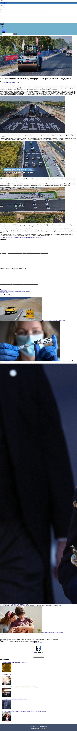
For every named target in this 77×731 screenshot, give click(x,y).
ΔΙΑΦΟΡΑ (3, 290)
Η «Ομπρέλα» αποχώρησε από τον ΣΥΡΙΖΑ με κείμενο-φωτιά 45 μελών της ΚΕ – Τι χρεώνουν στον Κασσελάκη (24, 711)
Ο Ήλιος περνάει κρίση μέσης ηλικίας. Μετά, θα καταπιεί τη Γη (14, 662)
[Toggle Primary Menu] (2, 24)
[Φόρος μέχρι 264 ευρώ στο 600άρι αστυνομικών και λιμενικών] (6, 704)
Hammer (44, 728)
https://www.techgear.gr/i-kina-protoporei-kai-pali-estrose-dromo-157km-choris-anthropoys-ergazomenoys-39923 (21, 237)
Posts (3, 27)
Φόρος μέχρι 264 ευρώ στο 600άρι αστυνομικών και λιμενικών (14, 699)
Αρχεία (3, 30)
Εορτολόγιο (4, 2)
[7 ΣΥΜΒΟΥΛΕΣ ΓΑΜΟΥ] (6, 680)
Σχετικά (3, 3)
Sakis (18, 82)
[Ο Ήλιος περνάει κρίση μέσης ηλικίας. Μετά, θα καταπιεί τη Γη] (6, 667)
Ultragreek (2, 7)
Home (3, 26)
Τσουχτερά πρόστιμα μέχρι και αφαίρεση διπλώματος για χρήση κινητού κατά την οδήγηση (19, 686)
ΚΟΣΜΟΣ (8, 290)
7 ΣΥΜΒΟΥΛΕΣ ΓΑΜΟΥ (7, 674)
